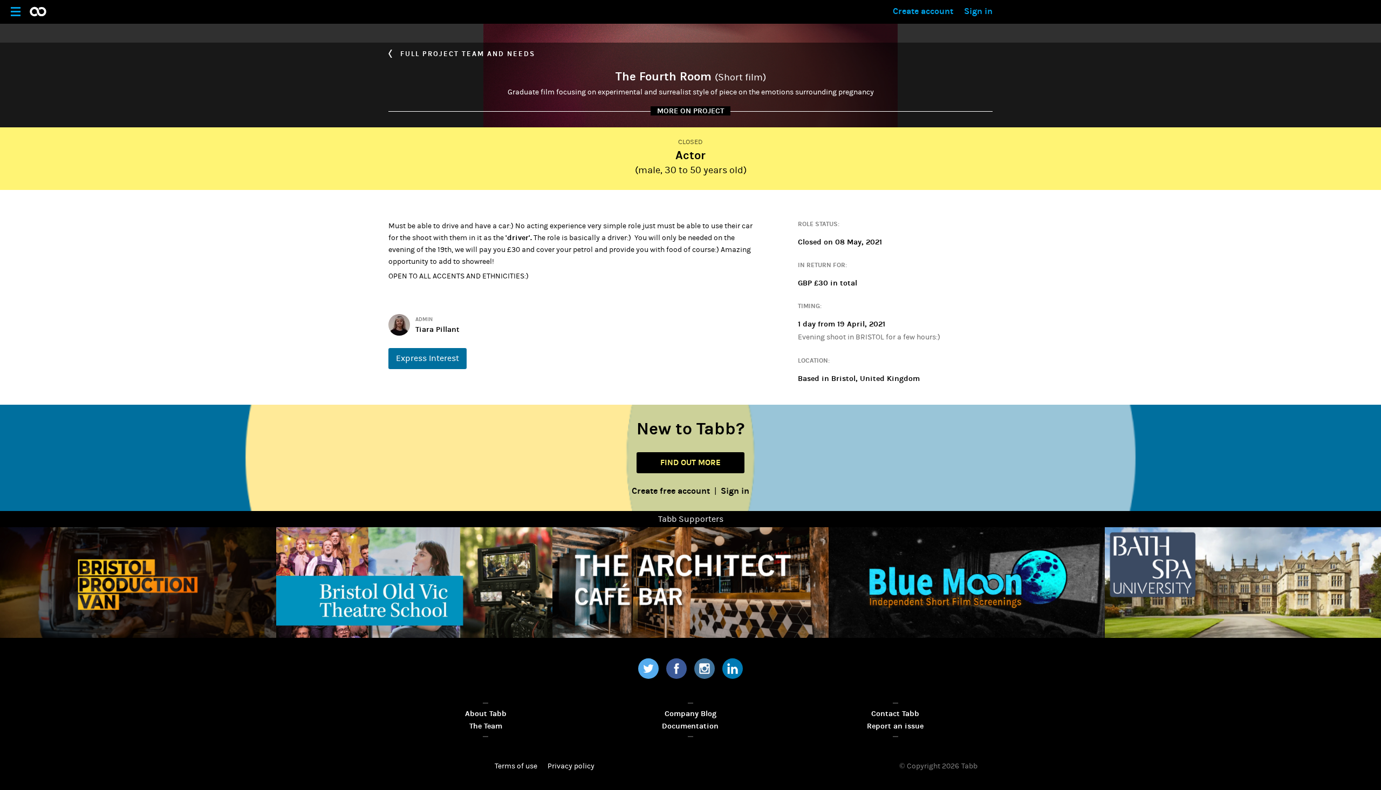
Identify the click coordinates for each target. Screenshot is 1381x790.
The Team (485, 726)
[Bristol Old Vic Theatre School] (414, 582)
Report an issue (895, 726)
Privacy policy (571, 766)
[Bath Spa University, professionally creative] (1243, 582)
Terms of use (516, 766)
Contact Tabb (895, 713)
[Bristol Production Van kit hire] (138, 582)
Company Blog (690, 713)
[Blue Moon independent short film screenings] (967, 582)
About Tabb (486, 713)
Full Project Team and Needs (466, 54)
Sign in (978, 11)
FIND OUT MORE (690, 462)
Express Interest (427, 358)
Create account (923, 11)
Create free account (671, 491)
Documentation (690, 726)
